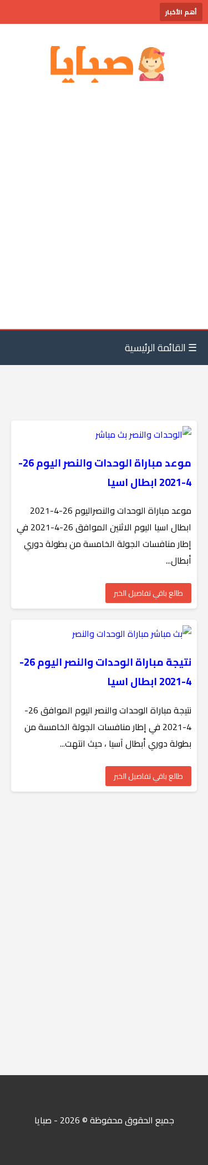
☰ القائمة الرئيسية (161, 347)
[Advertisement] (104, 208)
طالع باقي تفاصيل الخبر (148, 593)
